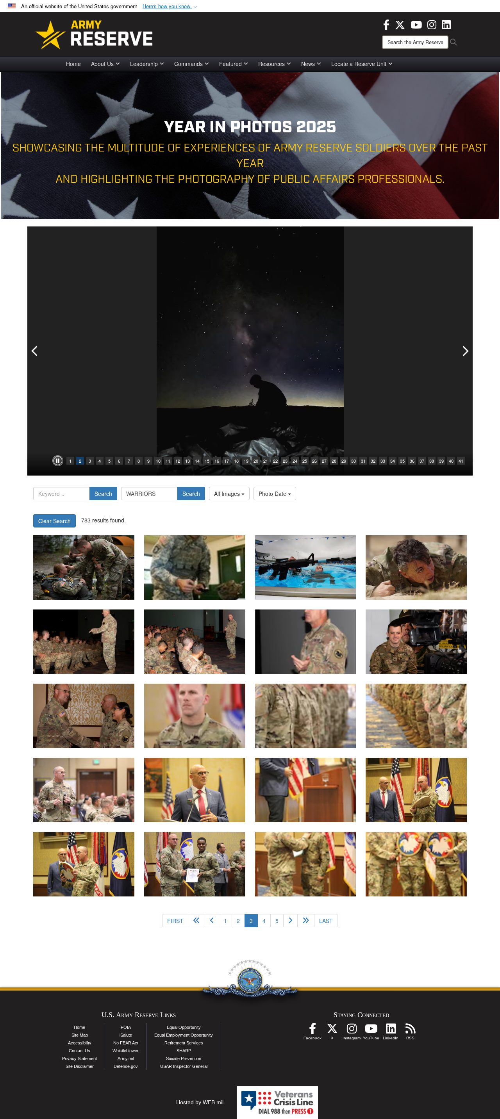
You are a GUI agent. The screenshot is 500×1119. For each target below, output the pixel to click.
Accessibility (79, 1043)
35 (402, 461)
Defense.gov (126, 1066)
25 (304, 461)
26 (314, 461)
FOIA (126, 1027)
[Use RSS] (410, 1031)
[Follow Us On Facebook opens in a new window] (312, 1031)
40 (451, 461)
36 (412, 461)
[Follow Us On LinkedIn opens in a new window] (390, 1031)
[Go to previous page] (212, 920)
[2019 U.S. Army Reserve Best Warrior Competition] (83, 641)
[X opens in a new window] (400, 24)
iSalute (126, 1035)
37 (422, 461)
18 (236, 461)
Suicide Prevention (183, 1058)
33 (382, 461)
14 (197, 461)
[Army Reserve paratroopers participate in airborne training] (83, 567)
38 (431, 461)
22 (275, 461)
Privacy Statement (79, 1058)
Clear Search (54, 521)
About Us (102, 64)
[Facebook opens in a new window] (386, 24)
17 (226, 461)
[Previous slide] (35, 351)
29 (343, 461)
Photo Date (273, 493)
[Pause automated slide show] (57, 460)
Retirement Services (183, 1043)
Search (103, 493)
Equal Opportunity (184, 1027)
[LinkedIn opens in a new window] (446, 24)
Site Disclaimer (80, 1066)
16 (216, 461)
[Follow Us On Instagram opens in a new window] (351, 1031)
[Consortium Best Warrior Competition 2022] (305, 567)
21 (265, 461)
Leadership (144, 64)
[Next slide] (465, 351)
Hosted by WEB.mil (199, 1102)
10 (158, 461)
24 (295, 461)
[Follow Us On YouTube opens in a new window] (371, 1031)
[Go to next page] (290, 920)
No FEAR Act (125, 1043)
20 (256, 461)
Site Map (79, 1035)
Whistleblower (125, 1050)
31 (363, 461)
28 (334, 461)
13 (187, 461)
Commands (188, 64)
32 (373, 461)
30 (353, 461)
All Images (227, 493)
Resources (271, 64)
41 (461, 461)
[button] (171, 6)
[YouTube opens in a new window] (416, 24)
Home (73, 64)
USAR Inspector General (183, 1066)
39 (441, 461)
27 (324, 461)
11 (168, 461)
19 (246, 461)
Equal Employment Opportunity (183, 1035)
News (308, 64)
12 (177, 461)
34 (392, 461)
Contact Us (79, 1050)
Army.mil (126, 1058)
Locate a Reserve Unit (358, 64)
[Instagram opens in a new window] (431, 24)
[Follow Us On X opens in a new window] (332, 1031)
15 (207, 461)
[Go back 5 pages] (196, 920)
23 (285, 461)
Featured (230, 64)
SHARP (184, 1050)
